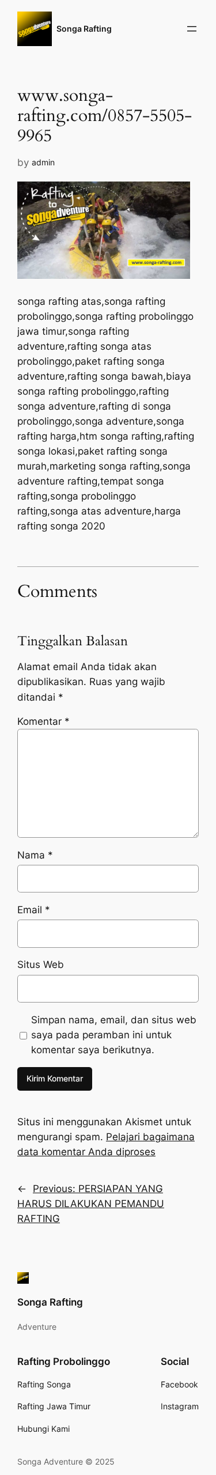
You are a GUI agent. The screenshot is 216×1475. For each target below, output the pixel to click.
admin (43, 162)
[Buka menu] (192, 29)
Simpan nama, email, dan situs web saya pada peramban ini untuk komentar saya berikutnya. (113, 1035)
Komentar (43, 721)
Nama (35, 855)
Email (33, 910)
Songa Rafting (84, 28)
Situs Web (40, 964)
